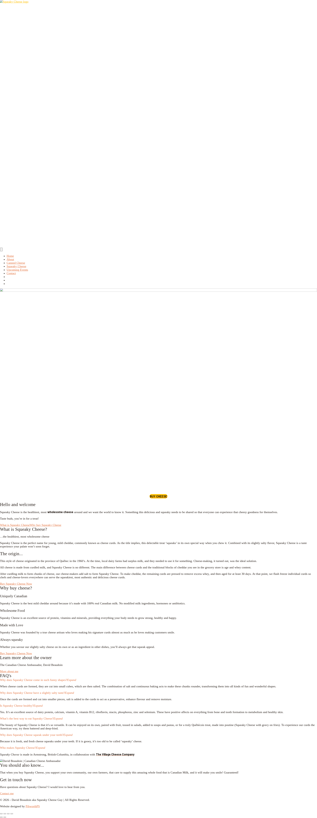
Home (10, 256)
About (10, 259)
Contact (11, 273)
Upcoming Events (17, 269)
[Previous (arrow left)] (1, 817)
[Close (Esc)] (11, 813)
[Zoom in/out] (1, 813)
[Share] (8, 813)
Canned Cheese (16, 262)
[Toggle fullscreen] (4, 813)
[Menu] (1, 249)
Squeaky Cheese (16, 266)
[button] (158, 680)
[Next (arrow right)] (4, 817)
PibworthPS (33, 806)
